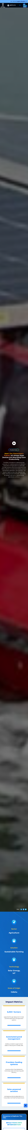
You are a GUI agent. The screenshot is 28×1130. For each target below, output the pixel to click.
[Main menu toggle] (19, 5)
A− (11, 1)
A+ (15, 1)
